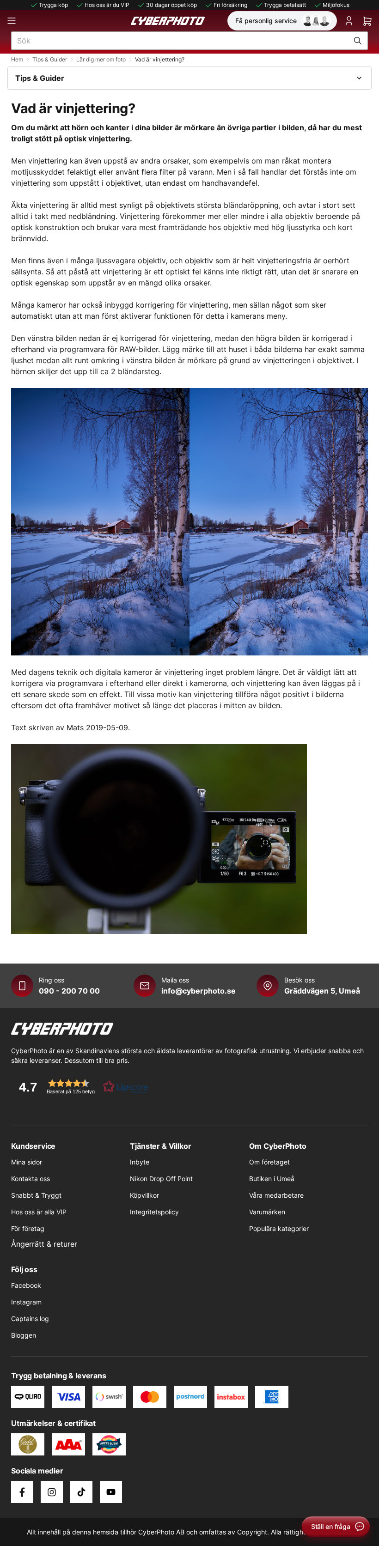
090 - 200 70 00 (69, 990)
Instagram (26, 1302)
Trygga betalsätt (285, 4)
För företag (27, 1228)
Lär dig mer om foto (101, 59)
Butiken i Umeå (271, 1178)
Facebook (26, 1285)
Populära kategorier (279, 1228)
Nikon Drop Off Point (161, 1178)
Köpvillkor (144, 1195)
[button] (80, 1086)
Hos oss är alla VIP (39, 1212)
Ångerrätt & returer (44, 1244)
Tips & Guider (49, 59)
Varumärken (267, 1212)
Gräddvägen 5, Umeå (322, 990)
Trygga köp (53, 4)
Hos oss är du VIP (107, 4)
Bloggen (23, 1335)
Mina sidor (26, 1162)
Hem (17, 59)
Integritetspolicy (154, 1212)
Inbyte (139, 1162)
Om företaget (269, 1162)
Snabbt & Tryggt (36, 1195)
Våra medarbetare (276, 1195)
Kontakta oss (30, 1178)
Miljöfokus (336, 4)
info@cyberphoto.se (198, 990)
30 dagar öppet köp (171, 4)
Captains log (30, 1318)
